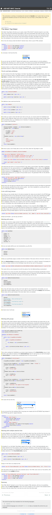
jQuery (42, 11)
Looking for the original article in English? (16, 23)
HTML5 (31, 11)
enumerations (46, 222)
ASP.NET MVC (6, 11)
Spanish (8, 503)
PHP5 (46, 11)
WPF (50, 11)
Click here (25, 506)
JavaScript (36, 11)
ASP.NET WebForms (16, 11)
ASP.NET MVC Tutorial (11, 8)
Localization (31, 514)
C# (23, 11)
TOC (48, 8)
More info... (9, 21)
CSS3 (26, 11)
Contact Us (23, 514)
